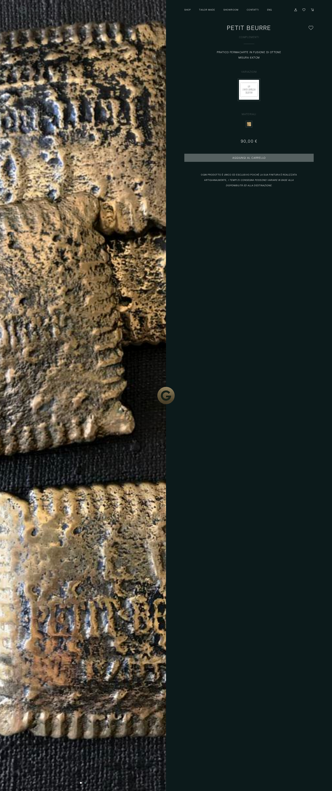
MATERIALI (249, 114)
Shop (187, 9)
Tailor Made (207, 9)
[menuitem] (269, 9)
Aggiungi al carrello (249, 157)
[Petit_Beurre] (83, 395)
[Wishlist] (311, 28)
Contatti (253, 9)
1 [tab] (80, 783)
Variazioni (249, 71)
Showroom (231, 9)
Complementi (249, 37)
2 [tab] (85, 783)
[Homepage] (30, 9)
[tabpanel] (83, 395)
